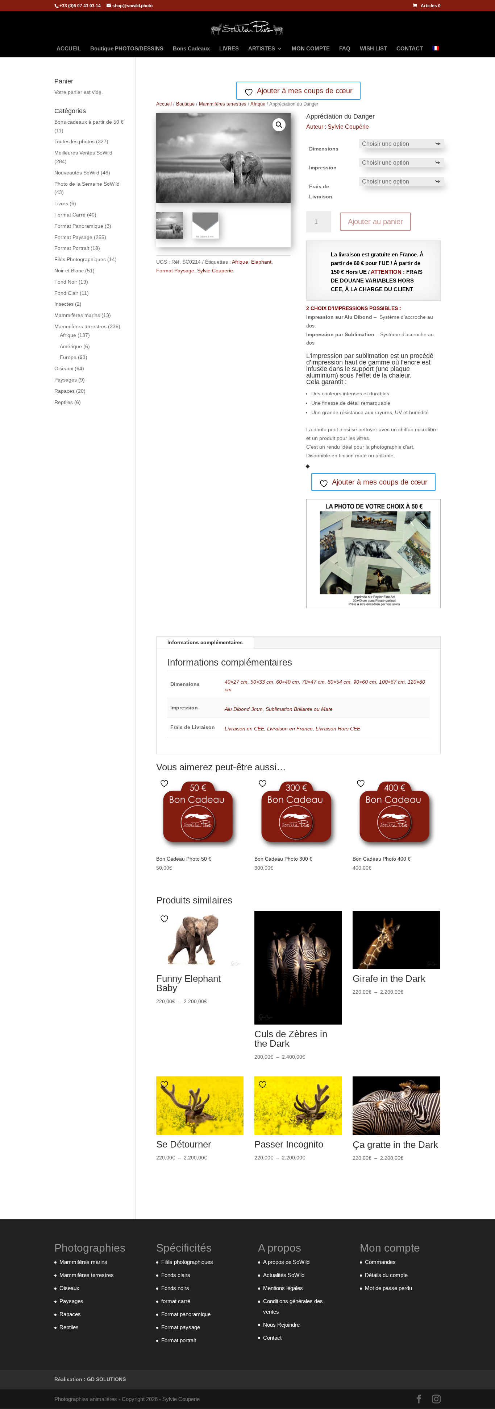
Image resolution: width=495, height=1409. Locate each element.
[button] (279, 124)
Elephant (261, 262)
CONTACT (409, 49)
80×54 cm (339, 682)
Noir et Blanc (69, 270)
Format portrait (178, 1340)
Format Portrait (71, 248)
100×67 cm (392, 682)
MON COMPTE (311, 49)
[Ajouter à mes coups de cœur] (165, 783)
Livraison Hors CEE (338, 729)
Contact (272, 1338)
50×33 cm (261, 682)
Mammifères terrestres (222, 104)
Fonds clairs (175, 1275)
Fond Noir (65, 282)
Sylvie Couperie (215, 270)
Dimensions (323, 149)
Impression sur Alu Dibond (339, 317)
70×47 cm (313, 682)
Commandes (380, 1262)
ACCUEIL (69, 49)
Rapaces (64, 391)
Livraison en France (290, 729)
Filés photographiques (187, 1262)
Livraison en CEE (244, 729)
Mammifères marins (77, 315)
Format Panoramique (78, 226)
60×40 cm (287, 682)
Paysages (65, 380)
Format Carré (70, 215)
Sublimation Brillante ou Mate (299, 709)
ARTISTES (261, 49)
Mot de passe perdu (388, 1288)
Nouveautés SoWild (76, 173)
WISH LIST (373, 49)
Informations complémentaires (205, 642)
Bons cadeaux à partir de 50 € (89, 122)
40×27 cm (236, 682)
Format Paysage (175, 270)
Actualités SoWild (283, 1275)
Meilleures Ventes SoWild (83, 153)
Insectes (64, 304)
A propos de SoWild (286, 1262)
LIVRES (229, 49)
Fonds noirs (175, 1288)
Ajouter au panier (375, 222)
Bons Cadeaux (191, 49)
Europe (68, 357)
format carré (175, 1301)
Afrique (257, 104)
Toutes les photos (74, 141)
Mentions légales (283, 1288)
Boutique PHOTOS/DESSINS (126, 49)
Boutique (185, 104)
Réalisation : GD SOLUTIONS (90, 1379)
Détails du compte (386, 1275)
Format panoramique (186, 1314)
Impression (323, 167)
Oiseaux (63, 368)
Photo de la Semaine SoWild (87, 184)
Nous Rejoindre (281, 1325)
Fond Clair (66, 293)
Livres (61, 203)
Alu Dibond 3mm (244, 709)
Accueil (164, 104)
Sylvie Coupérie (348, 127)
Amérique (71, 346)
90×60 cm (364, 682)
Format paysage (180, 1327)
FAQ (344, 49)
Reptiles (63, 402)
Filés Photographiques (80, 259)
